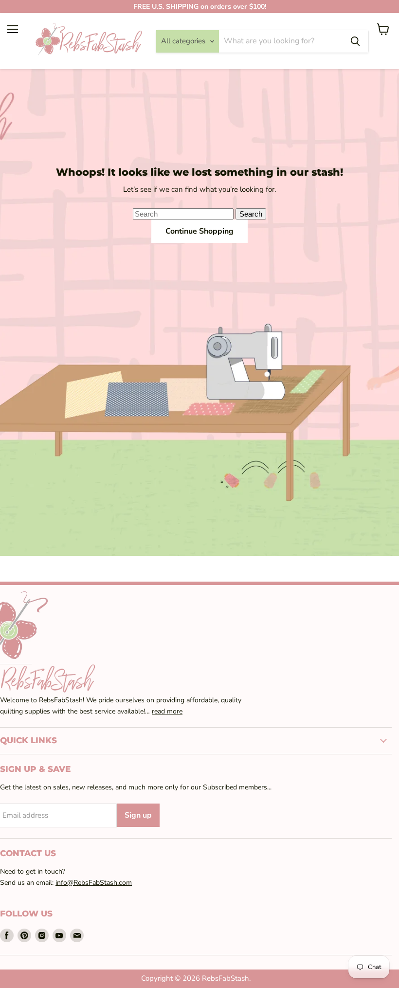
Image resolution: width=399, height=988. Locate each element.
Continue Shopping (199, 231)
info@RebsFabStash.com (93, 882)
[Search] (355, 41)
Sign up (138, 815)
